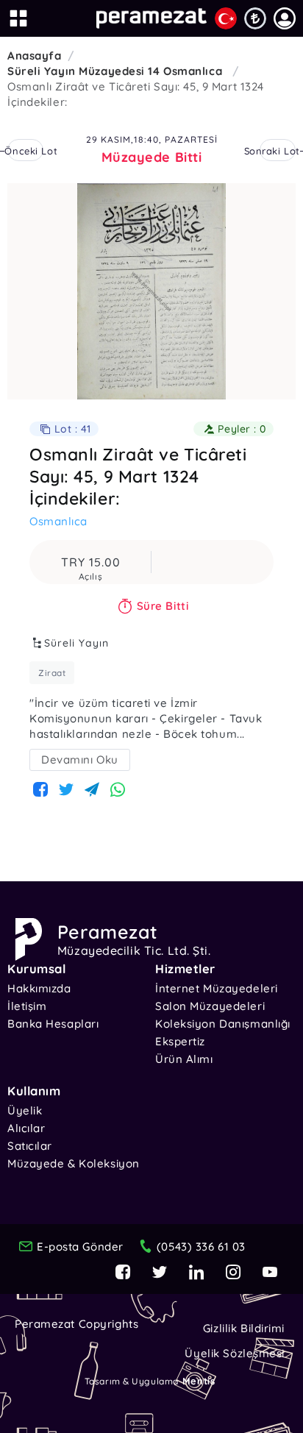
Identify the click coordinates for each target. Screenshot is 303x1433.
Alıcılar (26, 1128)
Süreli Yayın (76, 643)
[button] (285, 18)
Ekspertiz (180, 1041)
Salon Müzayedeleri (210, 1006)
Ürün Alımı (184, 1059)
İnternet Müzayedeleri (216, 988)
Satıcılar (29, 1146)
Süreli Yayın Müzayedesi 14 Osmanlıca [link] (116, 71)
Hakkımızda (39, 988)
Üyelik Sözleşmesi (235, 1353)
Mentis (198, 1381)
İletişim (26, 1006)
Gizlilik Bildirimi (244, 1328)
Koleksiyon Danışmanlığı (222, 1024)
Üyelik (24, 1110)
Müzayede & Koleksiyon (73, 1163)
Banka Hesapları (53, 1024)
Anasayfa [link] (34, 56)
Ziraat (51, 672)
